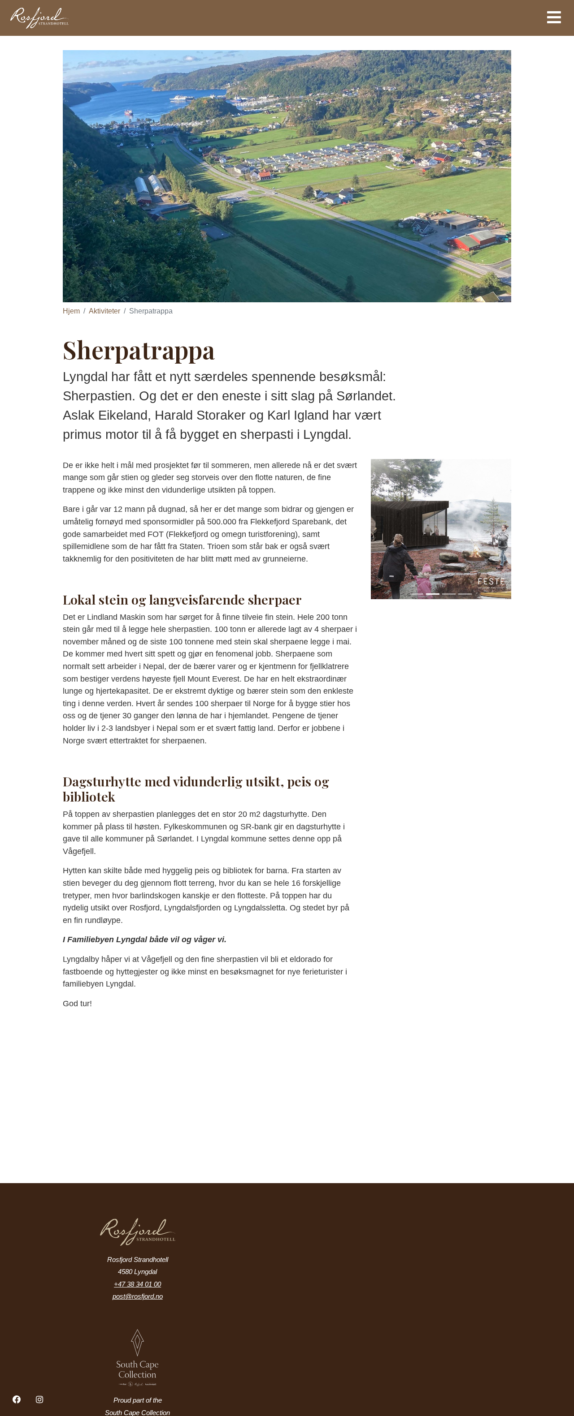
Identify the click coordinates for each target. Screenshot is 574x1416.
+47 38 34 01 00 (137, 1284)
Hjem (71, 311)
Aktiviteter (104, 311)
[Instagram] (39, 1400)
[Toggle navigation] (554, 17)
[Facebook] (17, 1400)
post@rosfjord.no (138, 1296)
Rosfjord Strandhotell (77, 18)
